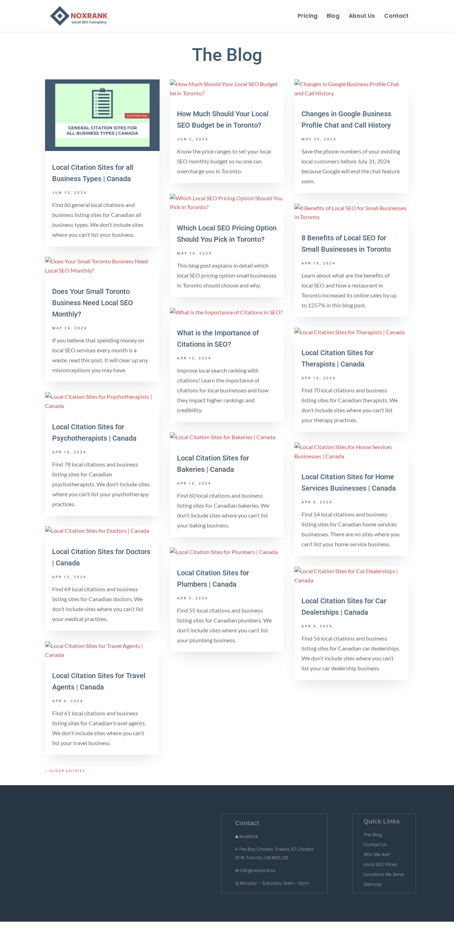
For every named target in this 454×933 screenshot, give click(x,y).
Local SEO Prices (380, 864)
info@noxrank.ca (257, 870)
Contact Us (375, 845)
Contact (396, 16)
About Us (362, 16)
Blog (333, 16)
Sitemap (373, 884)
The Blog (373, 835)
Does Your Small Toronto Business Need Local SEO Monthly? (92, 302)
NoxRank (248, 836)
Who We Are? (377, 854)
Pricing (307, 16)
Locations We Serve (384, 874)
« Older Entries (65, 771)
